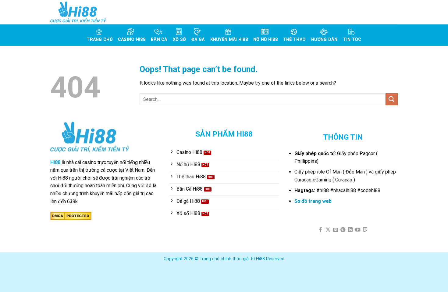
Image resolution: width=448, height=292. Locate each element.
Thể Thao (294, 39)
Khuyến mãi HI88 (229, 39)
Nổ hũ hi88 (265, 39)
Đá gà (197, 39)
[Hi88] (80, 12)
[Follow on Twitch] (365, 230)
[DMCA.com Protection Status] (70, 215)
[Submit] (392, 99)
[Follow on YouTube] (357, 230)
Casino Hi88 (131, 39)
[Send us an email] (335, 230)
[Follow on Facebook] (320, 230)
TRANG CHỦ (99, 39)
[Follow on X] (327, 230)
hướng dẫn (324, 39)
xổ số (179, 39)
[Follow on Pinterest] (342, 230)
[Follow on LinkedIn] (350, 230)
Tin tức (352, 39)
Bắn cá (159, 39)
